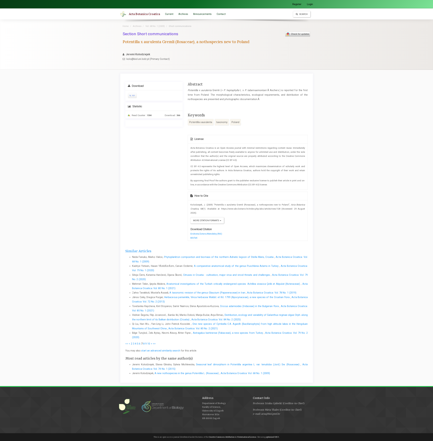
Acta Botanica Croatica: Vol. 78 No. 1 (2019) (271, 292)
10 (148, 343)
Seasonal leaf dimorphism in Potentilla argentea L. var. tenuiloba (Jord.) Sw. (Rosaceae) (248, 364)
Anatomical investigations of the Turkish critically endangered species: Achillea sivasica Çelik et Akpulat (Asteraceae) (233, 284)
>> (154, 343)
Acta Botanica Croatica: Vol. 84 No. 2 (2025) (216, 319)
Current (169, 14)
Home (126, 26)
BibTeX (193, 238)
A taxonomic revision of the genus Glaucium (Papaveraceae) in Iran (207, 292)
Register (297, 4)
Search (303, 14)
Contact (221, 14)
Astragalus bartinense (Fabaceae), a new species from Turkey (228, 333)
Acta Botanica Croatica (144, 14)
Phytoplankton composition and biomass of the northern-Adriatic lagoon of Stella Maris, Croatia (219, 257)
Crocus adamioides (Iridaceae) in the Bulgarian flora (249, 306)
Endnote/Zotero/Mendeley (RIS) (206, 233)
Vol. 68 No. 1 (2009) (155, 26)
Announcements (202, 14)
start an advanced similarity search (160, 350)
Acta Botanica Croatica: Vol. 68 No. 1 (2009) (245, 373)
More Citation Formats (206, 220)
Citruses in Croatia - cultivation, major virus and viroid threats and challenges (227, 275)
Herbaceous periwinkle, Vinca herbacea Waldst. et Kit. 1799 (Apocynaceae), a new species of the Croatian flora (227, 297)
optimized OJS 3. (273, 437)
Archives (183, 14)
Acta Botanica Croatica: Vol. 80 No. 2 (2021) (193, 328)
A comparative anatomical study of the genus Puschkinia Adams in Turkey (236, 266)
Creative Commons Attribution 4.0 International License (232, 437)
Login (310, 4)
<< (126, 343)
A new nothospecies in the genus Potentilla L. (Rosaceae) (187, 373)
